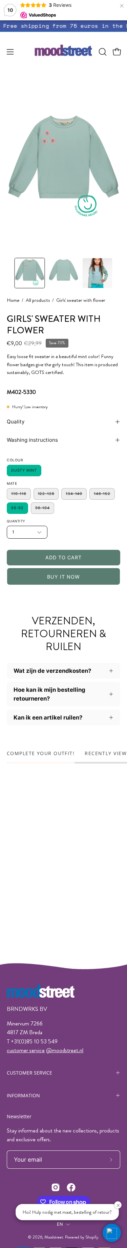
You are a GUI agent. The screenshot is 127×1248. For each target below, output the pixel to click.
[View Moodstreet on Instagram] (55, 1187)
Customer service (29, 1072)
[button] (102, 52)
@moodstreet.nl (64, 1050)
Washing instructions (32, 440)
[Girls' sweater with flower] (30, 273)
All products (38, 300)
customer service (26, 1050)
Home (13, 300)
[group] (63, 26)
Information (23, 1095)
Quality (15, 421)
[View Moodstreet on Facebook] (71, 1187)
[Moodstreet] (64, 52)
